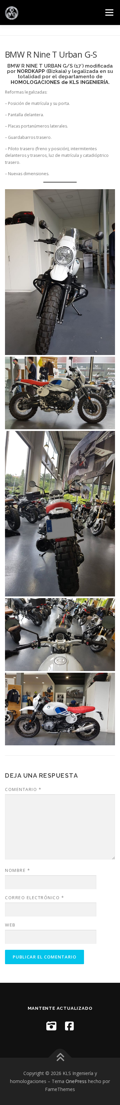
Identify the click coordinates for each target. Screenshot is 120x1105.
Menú (108, 12)
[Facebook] (69, 1026)
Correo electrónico (34, 898)
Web (10, 925)
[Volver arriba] (60, 1058)
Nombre (17, 870)
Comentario (23, 789)
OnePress (76, 1081)
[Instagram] (51, 1026)
